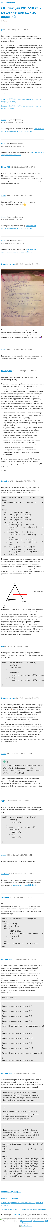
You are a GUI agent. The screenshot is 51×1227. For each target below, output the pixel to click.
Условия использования (10, 1209)
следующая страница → (11, 1192)
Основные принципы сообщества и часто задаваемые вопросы (22, 1204)
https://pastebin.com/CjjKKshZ (24, 885)
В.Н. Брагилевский (26, 1221)
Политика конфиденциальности (34, 1209)
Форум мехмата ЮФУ (10, 2)
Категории (13, 1198)
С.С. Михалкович (38, 1221)
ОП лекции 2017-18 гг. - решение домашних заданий (21, 12)
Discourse (16, 1214)
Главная (4, 1198)
